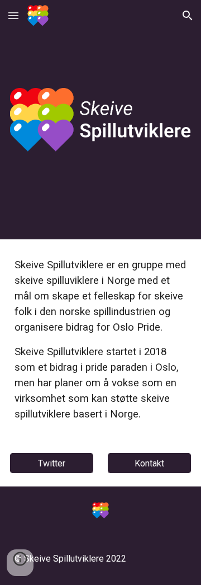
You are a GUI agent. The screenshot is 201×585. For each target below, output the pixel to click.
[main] (100, 339)
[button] (13, 15)
